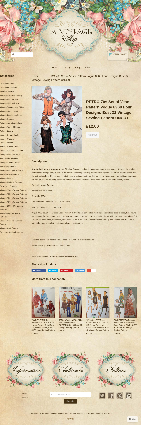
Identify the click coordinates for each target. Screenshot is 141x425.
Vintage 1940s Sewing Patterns (13, 190)
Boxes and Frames (8, 186)
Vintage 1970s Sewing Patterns (13, 202)
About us (88, 67)
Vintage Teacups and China (12, 107)
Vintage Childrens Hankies (11, 151)
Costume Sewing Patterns (11, 232)
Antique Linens (6, 131)
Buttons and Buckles (9, 158)
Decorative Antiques (8, 87)
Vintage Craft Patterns (9, 228)
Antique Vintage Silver (9, 99)
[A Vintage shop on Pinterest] (119, 399)
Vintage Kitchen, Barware (11, 182)
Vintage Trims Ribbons (10, 127)
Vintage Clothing (7, 139)
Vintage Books (6, 178)
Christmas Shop (7, 83)
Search (25, 394)
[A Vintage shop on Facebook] (111, 399)
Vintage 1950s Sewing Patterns (13, 194)
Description (39, 161)
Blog (77, 67)
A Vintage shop (49, 413)
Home (55, 67)
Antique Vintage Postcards (11, 170)
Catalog (66, 67)
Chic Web (108, 413)
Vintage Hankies (7, 119)
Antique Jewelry (7, 91)
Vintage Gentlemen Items (11, 115)
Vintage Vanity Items (9, 111)
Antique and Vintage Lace (11, 123)
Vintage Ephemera (8, 166)
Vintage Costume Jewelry (11, 95)
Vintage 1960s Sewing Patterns (13, 198)
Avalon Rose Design (86, 413)
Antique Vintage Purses (10, 103)
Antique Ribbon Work (9, 147)
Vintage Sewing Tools (9, 135)
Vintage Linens (6, 143)
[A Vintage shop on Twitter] (102, 399)
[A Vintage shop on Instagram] (128, 399)
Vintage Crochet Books (10, 162)
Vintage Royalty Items (9, 174)
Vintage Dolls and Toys (10, 154)
